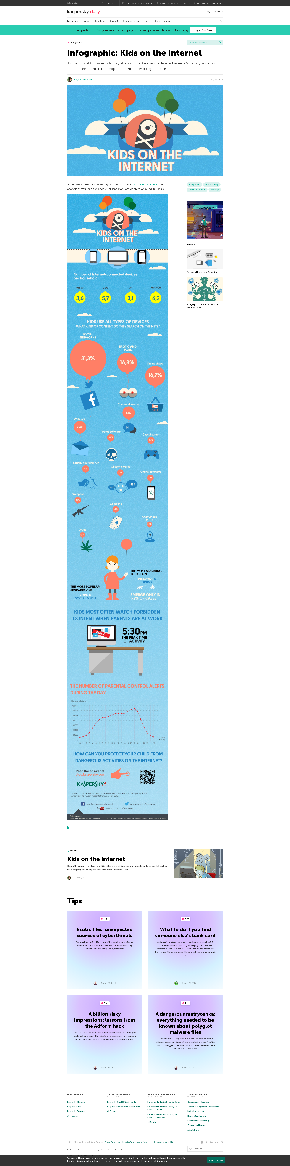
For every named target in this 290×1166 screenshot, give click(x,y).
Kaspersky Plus (74, 1107)
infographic (76, 42)
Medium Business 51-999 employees (175, 3)
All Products (72, 1116)
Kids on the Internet (96, 859)
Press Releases (120, 1150)
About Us (81, 1150)
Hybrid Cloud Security (197, 1116)
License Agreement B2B (165, 1142)
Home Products (111, 3)
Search (220, 42)
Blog (146, 21)
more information (158, 1161)
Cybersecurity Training (198, 1120)
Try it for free (203, 30)
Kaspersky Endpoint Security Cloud (123, 1107)
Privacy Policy (110, 1142)
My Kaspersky (213, 11)
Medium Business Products (161, 1094)
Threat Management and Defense (203, 1107)
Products (71, 21)
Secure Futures (162, 21)
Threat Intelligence (196, 1125)
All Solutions (193, 1130)
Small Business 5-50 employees (139, 3)
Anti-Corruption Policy (126, 1142)
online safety (211, 184)
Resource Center (131, 21)
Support (114, 21)
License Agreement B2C (146, 1142)
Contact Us (71, 1150)
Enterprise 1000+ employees (209, 3)
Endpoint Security (195, 1111)
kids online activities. (145, 184)
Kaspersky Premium (76, 1111)
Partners (90, 1150)
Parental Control (197, 189)
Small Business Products (119, 1094)
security (215, 189)
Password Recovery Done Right (203, 272)
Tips (106, 919)
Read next (74, 851)
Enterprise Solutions (198, 1094)
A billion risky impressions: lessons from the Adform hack (104, 1020)
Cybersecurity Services (198, 1102)
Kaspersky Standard (76, 1102)
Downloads (99, 21)
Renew (86, 21)
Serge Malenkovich (83, 79)
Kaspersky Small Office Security (121, 1102)
